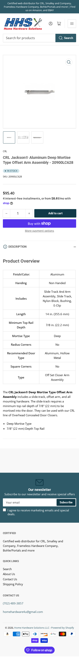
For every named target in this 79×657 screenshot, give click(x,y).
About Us (9, 574)
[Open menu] (72, 23)
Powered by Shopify (62, 627)
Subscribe (66, 502)
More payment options (39, 230)
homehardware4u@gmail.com (23, 612)
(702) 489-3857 (13, 603)
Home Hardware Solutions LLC (31, 627)
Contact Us (10, 579)
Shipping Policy (13, 584)
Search (68, 38)
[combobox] (39, 38)
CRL (5, 151)
